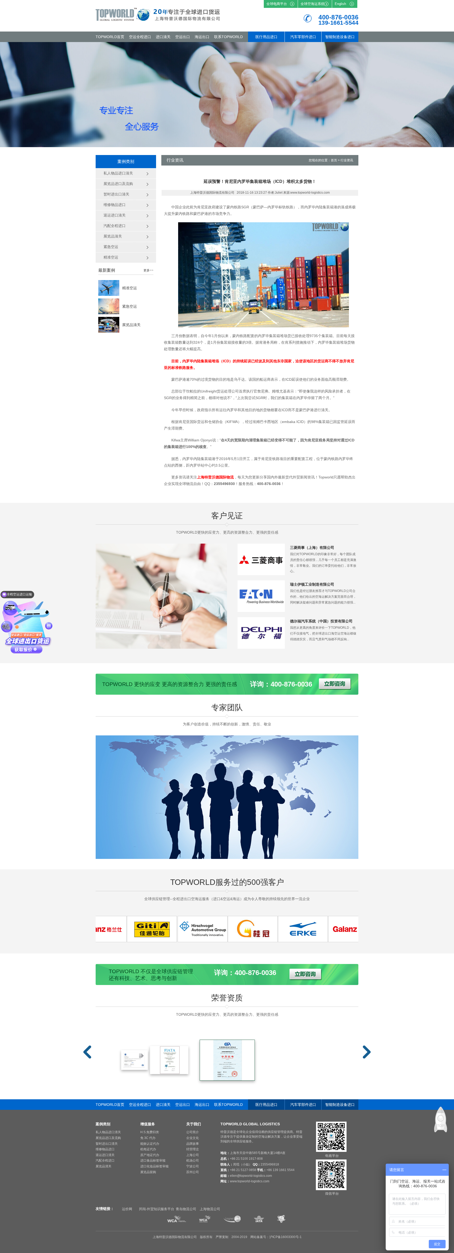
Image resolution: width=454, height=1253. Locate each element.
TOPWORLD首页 (110, 37)
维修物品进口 (105, 1149)
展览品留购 (148, 1172)
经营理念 (192, 1149)
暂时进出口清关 (107, 1144)
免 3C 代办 (148, 1138)
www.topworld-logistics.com (249, 1181)
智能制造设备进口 (340, 37)
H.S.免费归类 (149, 1132)
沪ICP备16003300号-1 (285, 1237)
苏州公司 (192, 1172)
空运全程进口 (140, 37)
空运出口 (182, 37)
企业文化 (192, 1138)
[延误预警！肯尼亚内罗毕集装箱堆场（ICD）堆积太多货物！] (123, 941)
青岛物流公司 (186, 1209)
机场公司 (192, 1160)
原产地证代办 (149, 1155)
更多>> (148, 270)
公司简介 (192, 1132)
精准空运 (129, 288)
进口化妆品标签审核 (154, 1166)
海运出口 (202, 37)
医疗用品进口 (266, 37)
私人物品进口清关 (108, 1132)
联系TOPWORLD (228, 37)
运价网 (127, 1209)
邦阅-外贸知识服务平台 (156, 1209)
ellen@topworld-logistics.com (251, 1176)
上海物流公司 (210, 1209)
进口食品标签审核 (153, 1160)
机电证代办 (148, 1149)
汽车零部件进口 (303, 37)
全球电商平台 (276, 4)
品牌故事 (192, 1144)
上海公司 (192, 1155)
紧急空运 (129, 306)
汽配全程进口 (105, 1160)
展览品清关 (131, 325)
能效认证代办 (149, 1144)
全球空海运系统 (312, 4)
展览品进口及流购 (108, 1138)
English (340, 4)
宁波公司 (192, 1166)
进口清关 (163, 37)
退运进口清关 (105, 1155)
